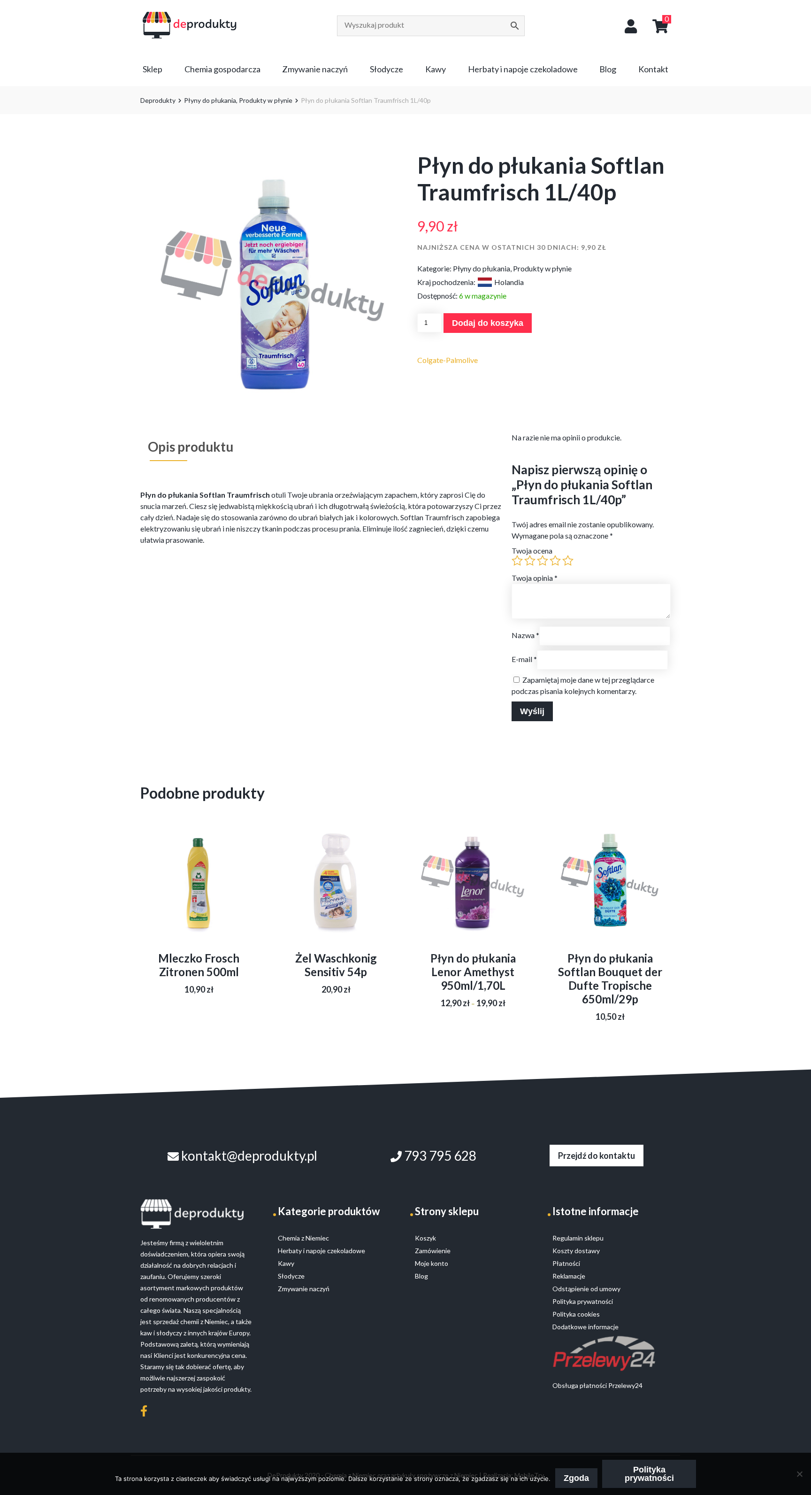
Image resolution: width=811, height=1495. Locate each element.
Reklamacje (568, 1276)
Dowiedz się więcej (199, 901)
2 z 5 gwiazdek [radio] (530, 560)
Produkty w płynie (265, 100)
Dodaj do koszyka (487, 323)
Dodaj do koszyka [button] (336, 893)
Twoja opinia (535, 577)
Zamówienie (433, 1251)
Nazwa (525, 635)
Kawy (435, 69)
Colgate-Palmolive (447, 359)
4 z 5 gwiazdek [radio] (555, 560)
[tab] (190, 446)
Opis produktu (190, 447)
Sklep (152, 69)
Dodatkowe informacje (585, 1327)
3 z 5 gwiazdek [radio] (542, 560)
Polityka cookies (576, 1314)
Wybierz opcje (473, 896)
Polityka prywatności (649, 1474)
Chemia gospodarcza (222, 69)
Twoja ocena (532, 550)
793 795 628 (439, 1156)
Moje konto (431, 1263)
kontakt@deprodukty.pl (248, 1156)
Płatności (566, 1263)
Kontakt (653, 69)
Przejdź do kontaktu (596, 1155)
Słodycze (386, 69)
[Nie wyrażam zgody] (799, 1474)
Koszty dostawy (576, 1251)
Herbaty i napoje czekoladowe (523, 69)
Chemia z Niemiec (303, 1238)
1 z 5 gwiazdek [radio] (517, 560)
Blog (607, 69)
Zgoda (576, 1478)
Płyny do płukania (210, 100)
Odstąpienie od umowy (586, 1289)
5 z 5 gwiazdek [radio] (568, 560)
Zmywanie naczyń (315, 69)
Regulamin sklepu (578, 1238)
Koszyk (425, 1238)
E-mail (524, 659)
